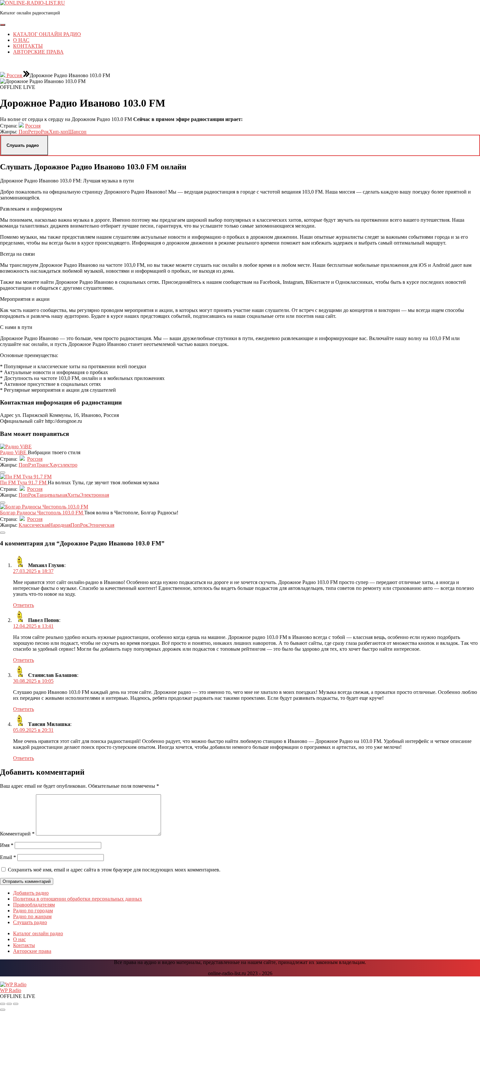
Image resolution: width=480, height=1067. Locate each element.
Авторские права (38, 52)
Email (8, 857)
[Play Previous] (2, 1004)
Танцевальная (51, 495)
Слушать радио (30, 922)
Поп (23, 131)
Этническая (101, 525)
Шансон (77, 131)
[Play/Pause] (9, 1004)
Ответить (23, 605)
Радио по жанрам (32, 916)
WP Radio (10, 990)
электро (68, 465)
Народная (60, 525)
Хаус (54, 465)
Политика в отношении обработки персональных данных (77, 899)
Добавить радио (31, 893)
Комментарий (17, 833)
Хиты (73, 495)
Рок (45, 131)
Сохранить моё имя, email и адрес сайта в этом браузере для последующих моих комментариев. (114, 869)
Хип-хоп (58, 131)
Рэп (32, 465)
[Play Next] (15, 1004)
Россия (14, 75)
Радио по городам (33, 910)
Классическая (34, 525)
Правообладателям (34, 904)
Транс (42, 465)
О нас (21, 40)
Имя (6, 845)
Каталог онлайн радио (47, 34)
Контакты (28, 46)
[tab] (2, 25)
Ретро (34, 131)
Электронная (94, 495)
